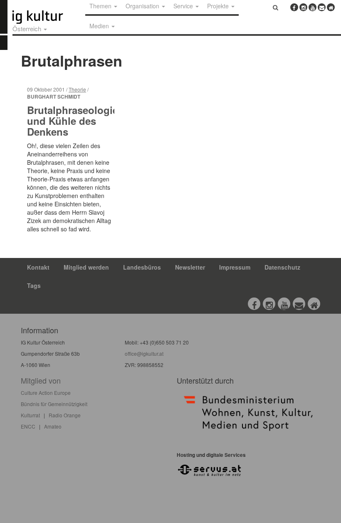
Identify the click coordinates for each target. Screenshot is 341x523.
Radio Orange (65, 415)
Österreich (27, 28)
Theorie (77, 89)
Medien (100, 26)
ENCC (28, 426)
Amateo (53, 426)
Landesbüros (142, 267)
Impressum (234, 267)
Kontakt (38, 267)
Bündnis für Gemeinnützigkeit (54, 403)
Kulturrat (30, 415)
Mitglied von (41, 380)
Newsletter (190, 267)
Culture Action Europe (46, 392)
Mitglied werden (86, 267)
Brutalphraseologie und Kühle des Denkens (72, 121)
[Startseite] (47, 17)
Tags (34, 285)
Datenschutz (282, 267)
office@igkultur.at (144, 353)
